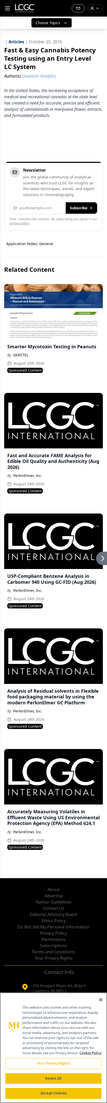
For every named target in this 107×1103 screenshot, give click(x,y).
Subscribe (78, 207)
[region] (53, 1048)
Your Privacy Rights (53, 958)
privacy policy (19, 223)
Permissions (54, 939)
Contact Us (53, 908)
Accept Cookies (53, 1093)
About (53, 889)
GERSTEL (20, 354)
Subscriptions (53, 945)
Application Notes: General (29, 243)
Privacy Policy (53, 933)
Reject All (53, 1078)
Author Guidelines (53, 902)
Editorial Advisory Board (53, 914)
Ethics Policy (54, 921)
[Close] (100, 999)
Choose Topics (48, 22)
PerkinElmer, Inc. (27, 475)
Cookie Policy (90, 1053)
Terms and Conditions (53, 952)
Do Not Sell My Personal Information (53, 927)
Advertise (53, 896)
